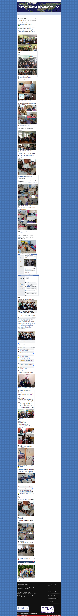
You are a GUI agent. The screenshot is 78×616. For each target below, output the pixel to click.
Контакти (23, 15)
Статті (18, 14)
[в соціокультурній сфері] (39, 11)
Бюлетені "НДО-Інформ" (51, 584)
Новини (53, 12)
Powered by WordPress (51, 615)
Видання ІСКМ (23, 12)
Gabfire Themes (59, 615)
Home (18, 12)
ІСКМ (35, 20)
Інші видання (49, 592)
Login (29, 580)
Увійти (47, 615)
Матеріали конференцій (51, 595)
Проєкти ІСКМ (58, 12)
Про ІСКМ (19, 15)
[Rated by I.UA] (42, 586)
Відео (36, 12)
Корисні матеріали (28, 15)
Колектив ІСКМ (49, 12)
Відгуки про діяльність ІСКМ (30, 12)
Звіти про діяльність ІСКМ (41, 12)
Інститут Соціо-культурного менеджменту (22, 615)
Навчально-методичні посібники (52, 598)
